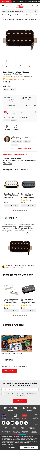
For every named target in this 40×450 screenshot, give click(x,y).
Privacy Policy (19, 438)
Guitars (4, 15)
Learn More (7, 164)
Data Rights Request (25, 431)
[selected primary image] (20, 40)
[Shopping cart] (37, 6)
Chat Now (27, 148)
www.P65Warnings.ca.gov (14, 267)
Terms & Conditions (13, 428)
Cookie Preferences (8, 444)
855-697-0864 (16, 148)
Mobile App (35, 418)
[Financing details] (35, 112)
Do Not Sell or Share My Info (16, 431)
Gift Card (4, 418)
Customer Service (15, 418)
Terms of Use (27, 442)
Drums (31, 15)
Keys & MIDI (24, 15)
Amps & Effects (13, 15)
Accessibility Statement (32, 428)
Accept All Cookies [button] (29, 447)
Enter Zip (27, 105)
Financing (25, 418)
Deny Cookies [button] (11, 447)
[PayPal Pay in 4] (7, 120)
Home (3, 19)
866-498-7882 (10, 408)
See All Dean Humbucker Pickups (15, 154)
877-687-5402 (29, 408)
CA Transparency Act (6, 431)
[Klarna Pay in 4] (14, 120)
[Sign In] (33, 6)
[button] (20, 218)
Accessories (11, 19)
